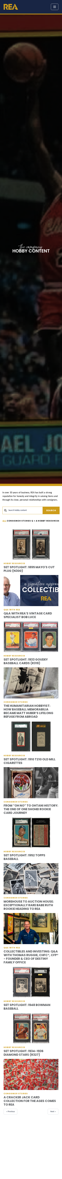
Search (51, 510)
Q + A (34, 521)
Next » (53, 1111)
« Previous (10, 1111)
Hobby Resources (48, 521)
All (4, 521)
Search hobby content (17, 510)
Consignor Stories (19, 521)
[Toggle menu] (54, 7)
